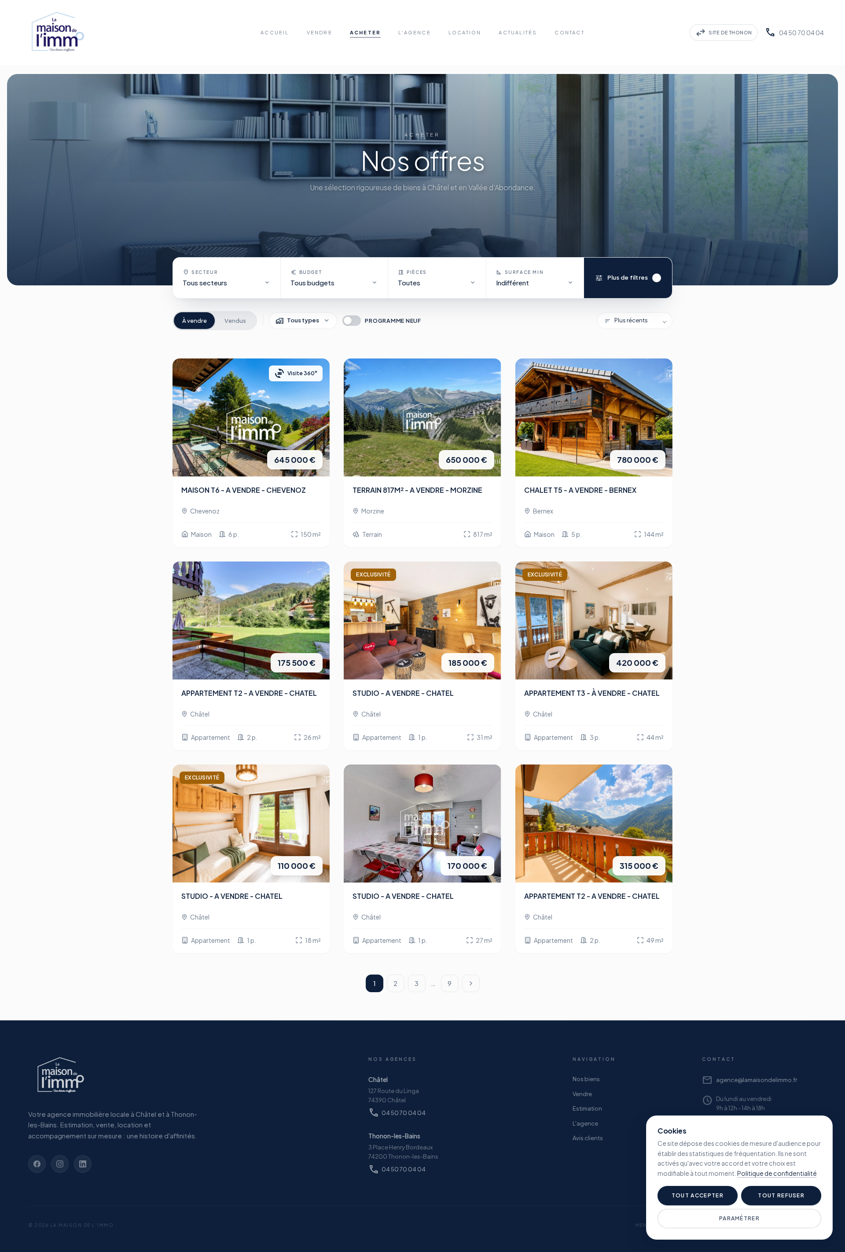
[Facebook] (37, 1164)
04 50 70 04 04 (794, 32)
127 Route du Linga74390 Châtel (393, 1095)
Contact (569, 32)
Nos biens (586, 1078)
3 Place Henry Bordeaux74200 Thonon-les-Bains (403, 1152)
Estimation (587, 1108)
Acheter (365, 32)
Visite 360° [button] (295, 373)
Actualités (518, 32)
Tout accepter (698, 1195)
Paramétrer (739, 1218)
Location (464, 32)
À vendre (194, 320)
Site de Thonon (723, 32)
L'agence (585, 1123)
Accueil (275, 32)
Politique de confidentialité (777, 1173)
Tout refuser (781, 1195)
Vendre (319, 32)
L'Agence (414, 32)
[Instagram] (60, 1164)
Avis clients (588, 1137)
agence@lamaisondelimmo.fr (749, 1080)
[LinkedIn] (83, 1164)
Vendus (235, 320)
